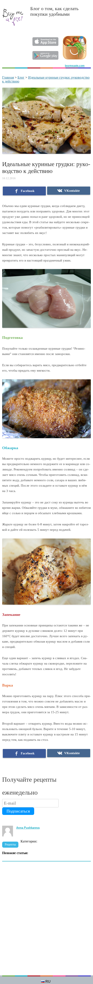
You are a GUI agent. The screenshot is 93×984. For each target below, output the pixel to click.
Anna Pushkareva (28, 827)
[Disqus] (46, 921)
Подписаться (18, 811)
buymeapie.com (75, 65)
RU (48, 981)
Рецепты (10, 844)
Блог (21, 77)
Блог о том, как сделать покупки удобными (54, 11)
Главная (8, 77)
